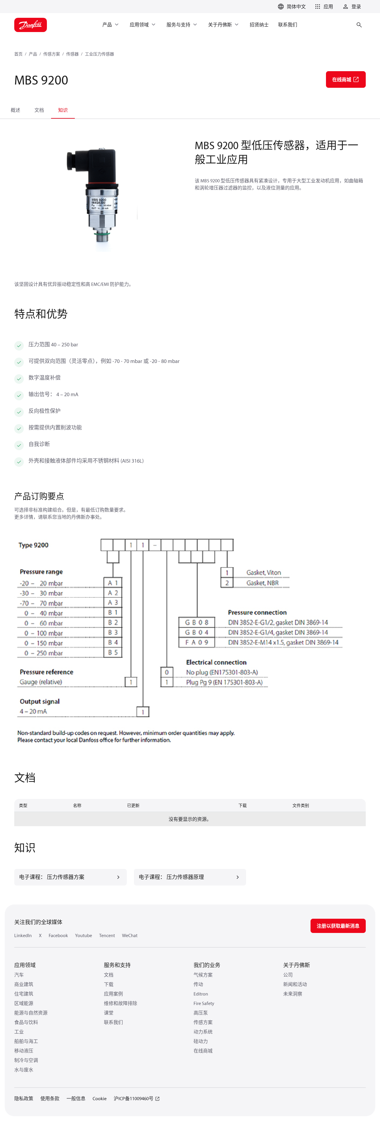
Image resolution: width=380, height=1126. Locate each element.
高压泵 (201, 1013)
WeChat (129, 935)
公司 (288, 975)
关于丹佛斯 (296, 965)
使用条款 (49, 1098)
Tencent (107, 935)
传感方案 (51, 54)
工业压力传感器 (99, 54)
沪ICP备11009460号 (133, 1098)
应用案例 (113, 994)
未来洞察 (292, 994)
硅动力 (201, 1041)
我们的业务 (207, 965)
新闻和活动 (295, 984)
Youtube (83, 935)
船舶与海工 (26, 1041)
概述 (15, 110)
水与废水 (23, 1070)
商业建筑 (23, 984)
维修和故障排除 (120, 1003)
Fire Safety (204, 1003)
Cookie (100, 1098)
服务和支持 (117, 965)
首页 (18, 54)
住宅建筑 (23, 994)
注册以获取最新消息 (338, 926)
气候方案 (203, 975)
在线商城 (203, 1051)
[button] (323, 6)
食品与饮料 (26, 1022)
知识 (63, 110)
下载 (108, 984)
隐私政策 (23, 1098)
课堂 (108, 1013)
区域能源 (23, 1003)
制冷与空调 (26, 1060)
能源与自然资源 (31, 1013)
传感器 (72, 54)
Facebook (58, 935)
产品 (33, 54)
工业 (19, 1032)
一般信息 (76, 1098)
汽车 (19, 975)
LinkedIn (23, 935)
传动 (198, 984)
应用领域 (25, 965)
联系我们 (113, 1022)
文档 (39, 110)
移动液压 (23, 1051)
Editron (201, 994)
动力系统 (203, 1032)
